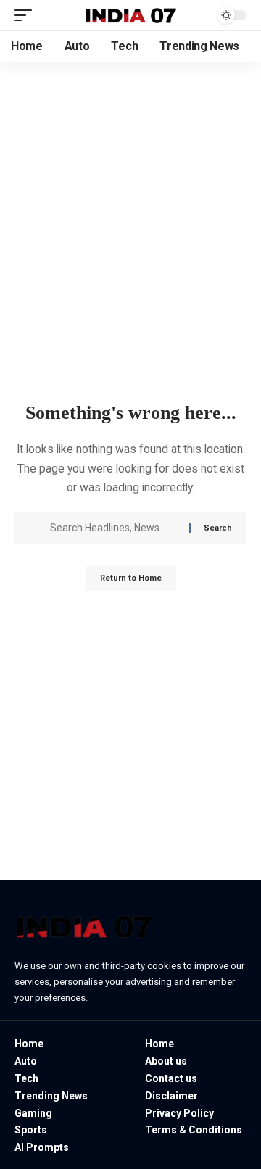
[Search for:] (114, 528)
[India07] (130, 15)
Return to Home (131, 578)
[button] (26, 15)
